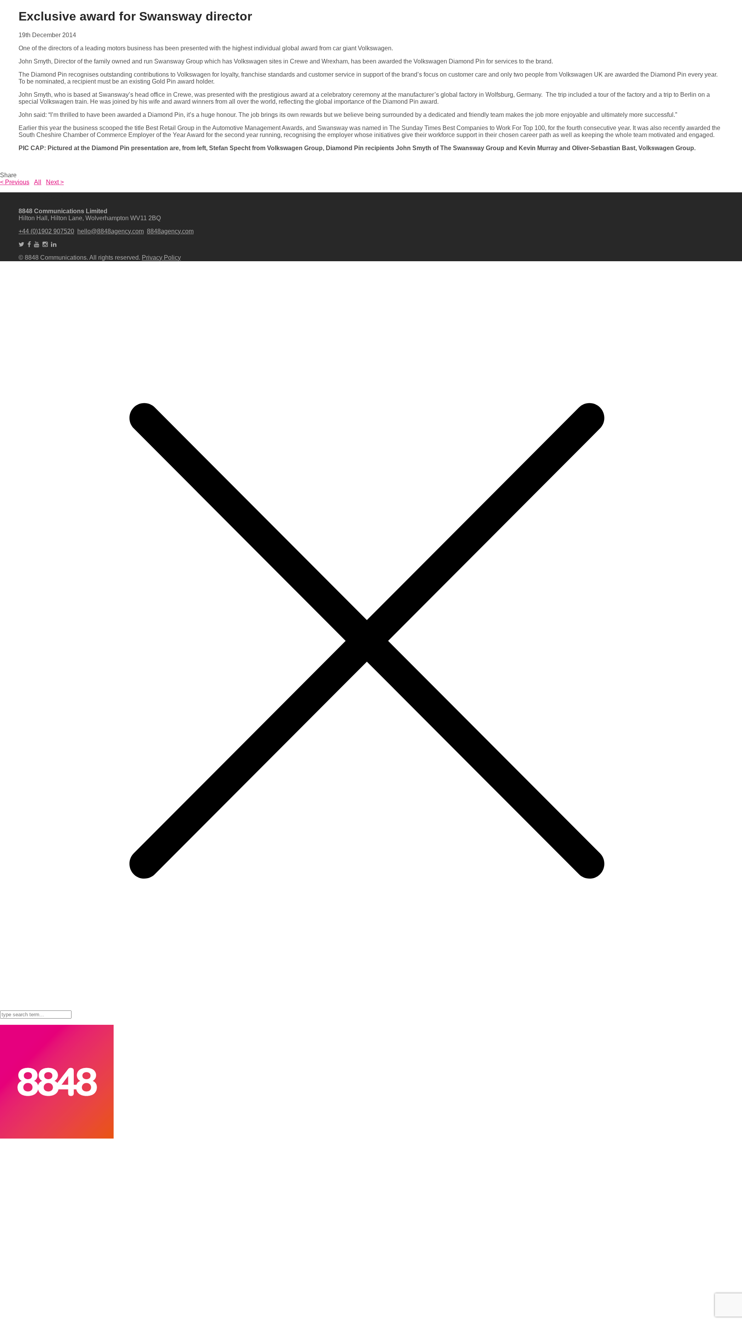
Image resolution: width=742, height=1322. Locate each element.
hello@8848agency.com (110, 231)
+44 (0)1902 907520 (46, 231)
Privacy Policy (161, 257)
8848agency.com (170, 231)
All (37, 182)
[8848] (57, 1136)
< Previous (14, 182)
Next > (55, 182)
